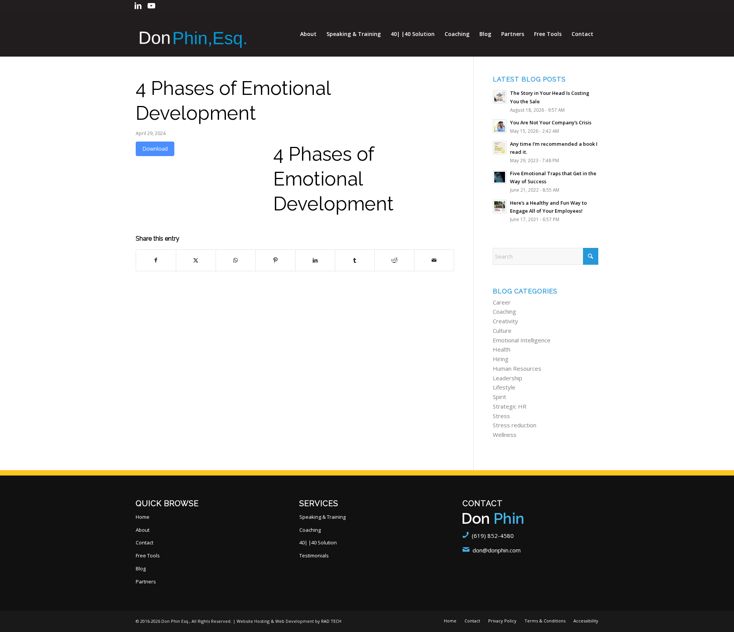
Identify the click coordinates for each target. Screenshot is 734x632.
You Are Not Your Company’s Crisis (550, 122)
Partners (146, 581)
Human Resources (517, 368)
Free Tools (148, 555)
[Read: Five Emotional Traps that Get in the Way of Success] (500, 177)
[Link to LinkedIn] (137, 5)
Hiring (500, 359)
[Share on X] (196, 260)
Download (155, 148)
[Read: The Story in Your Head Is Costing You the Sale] (500, 97)
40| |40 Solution (318, 542)
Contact (144, 542)
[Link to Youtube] (151, 5)
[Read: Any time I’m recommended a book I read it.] (500, 148)
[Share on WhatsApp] (235, 260)
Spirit (499, 397)
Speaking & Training (322, 516)
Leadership (507, 378)
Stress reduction (514, 425)
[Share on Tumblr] (355, 260)
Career (502, 302)
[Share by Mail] (434, 260)
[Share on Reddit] (394, 260)
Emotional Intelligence (521, 340)
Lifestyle (504, 387)
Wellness (504, 434)
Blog (141, 568)
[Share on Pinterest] (275, 260)
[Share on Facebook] (156, 260)
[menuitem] (308, 34)
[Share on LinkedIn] (315, 260)
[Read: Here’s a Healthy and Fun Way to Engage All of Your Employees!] (500, 206)
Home (142, 516)
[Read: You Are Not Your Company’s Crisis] (500, 126)
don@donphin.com (497, 550)
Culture (502, 330)
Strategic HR (509, 406)
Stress (501, 416)
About (142, 529)
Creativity (505, 321)
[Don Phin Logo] (193, 34)
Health (501, 349)
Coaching (504, 311)
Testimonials (314, 555)
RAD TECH (331, 621)
